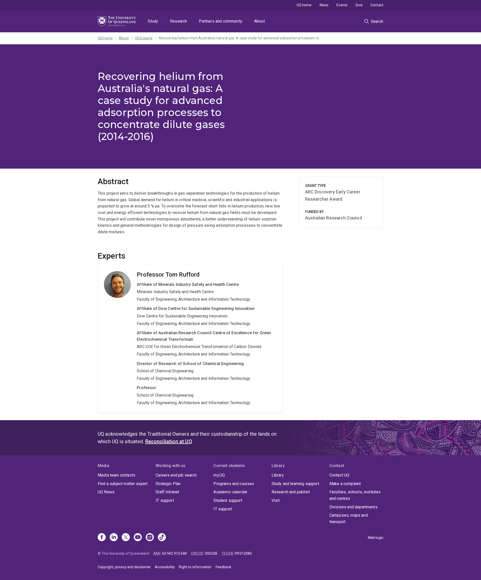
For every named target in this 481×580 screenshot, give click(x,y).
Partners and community (220, 21)
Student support (227, 500)
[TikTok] (162, 537)
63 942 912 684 (174, 553)
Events (341, 5)
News (324, 5)
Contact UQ (339, 475)
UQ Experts (144, 38)
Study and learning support (295, 483)
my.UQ (219, 475)
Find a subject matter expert (123, 483)
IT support (165, 500)
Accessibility (165, 567)
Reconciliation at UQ (168, 441)
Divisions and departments (353, 507)
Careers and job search (176, 475)
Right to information (195, 567)
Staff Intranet (167, 492)
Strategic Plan (168, 483)
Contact (377, 5)
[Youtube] (138, 537)
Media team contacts (116, 475)
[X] (126, 537)
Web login (375, 538)
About (259, 21)
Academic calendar (230, 492)
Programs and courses (233, 483)
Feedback (223, 567)
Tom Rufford (190, 338)
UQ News (106, 492)
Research (178, 21)
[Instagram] (150, 537)
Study (153, 21)
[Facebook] (102, 537)
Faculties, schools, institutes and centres (355, 495)
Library (278, 475)
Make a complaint (345, 483)
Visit (276, 500)
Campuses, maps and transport (348, 518)
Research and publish (291, 492)
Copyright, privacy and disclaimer (124, 567)
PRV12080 (243, 553)
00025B (211, 553)
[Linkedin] (114, 537)
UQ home (304, 5)
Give (359, 5)
